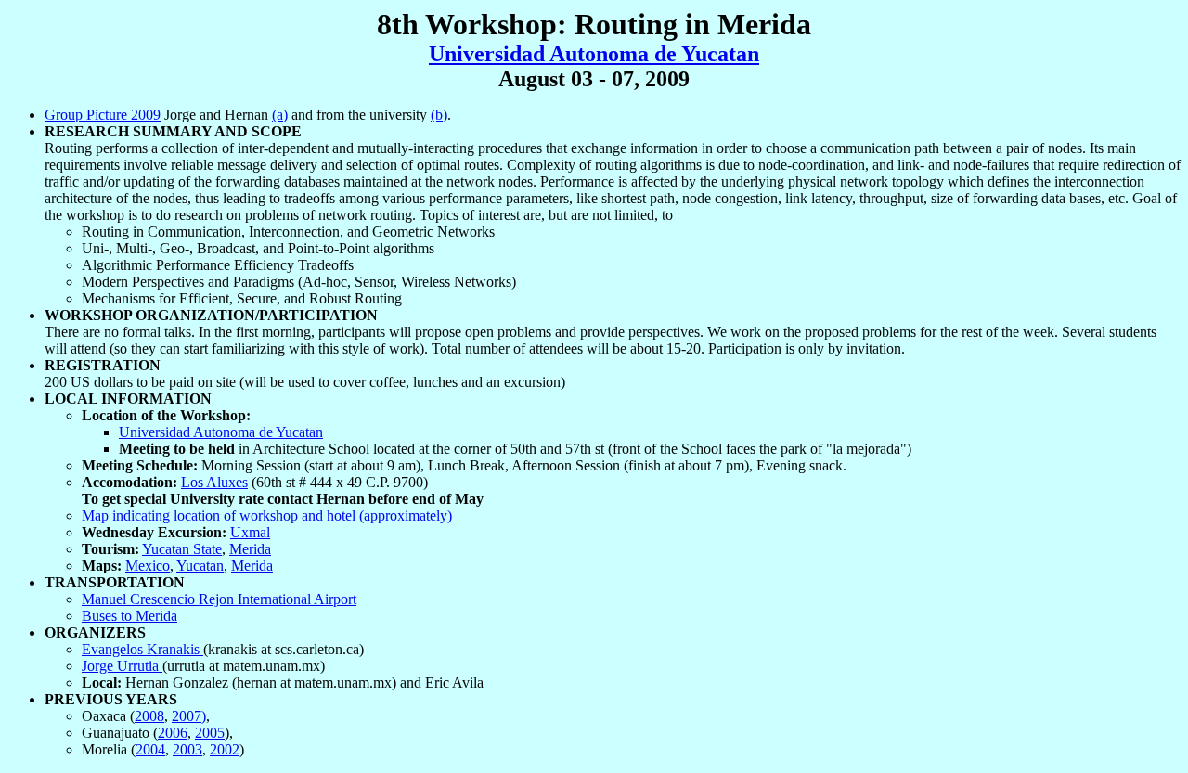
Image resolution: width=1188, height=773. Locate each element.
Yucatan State (182, 549)
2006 (172, 733)
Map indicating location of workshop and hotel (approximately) (267, 515)
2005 (210, 733)
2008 (149, 716)
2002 (224, 749)
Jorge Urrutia (122, 666)
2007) (189, 716)
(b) (439, 114)
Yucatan (200, 565)
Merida (250, 549)
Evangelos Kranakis (142, 649)
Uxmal (250, 532)
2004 (150, 749)
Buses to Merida (129, 616)
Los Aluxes (214, 482)
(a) (280, 114)
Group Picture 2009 (103, 114)
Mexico (147, 565)
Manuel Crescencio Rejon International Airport (219, 599)
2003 (187, 749)
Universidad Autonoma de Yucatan (594, 54)
